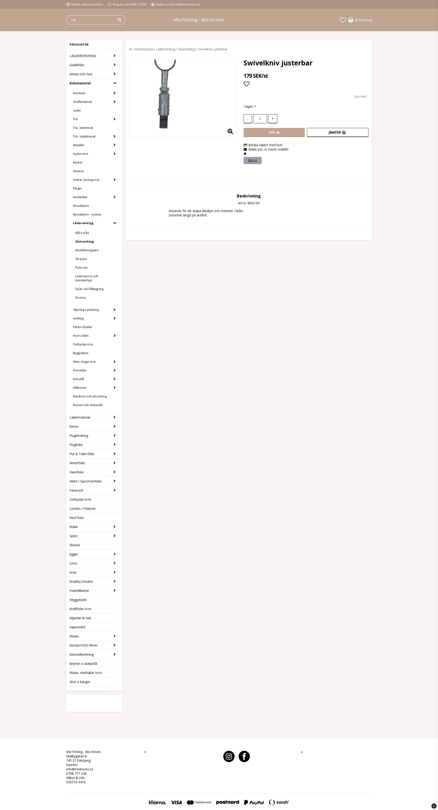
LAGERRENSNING (83, 56)
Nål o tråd (82, 233)
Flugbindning (79, 435)
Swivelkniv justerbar (212, 49)
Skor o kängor (80, 682)
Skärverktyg (84, 241)
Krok (73, 572)
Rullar (74, 527)
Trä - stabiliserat (84, 136)
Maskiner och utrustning (90, 396)
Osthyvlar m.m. (83, 344)
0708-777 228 (76, 773)
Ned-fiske (77, 517)
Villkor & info (75, 778)
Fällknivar (79, 388)
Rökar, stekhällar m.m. (86, 672)
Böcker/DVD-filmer (84, 645)
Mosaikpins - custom (87, 214)
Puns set (81, 267)
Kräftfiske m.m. (81, 609)
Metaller (78, 145)
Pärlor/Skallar (82, 327)
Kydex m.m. (81, 154)
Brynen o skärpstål (83, 663)
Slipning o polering (86, 310)
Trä (75, 119)
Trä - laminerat (83, 128)
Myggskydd (78, 600)
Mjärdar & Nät (80, 618)
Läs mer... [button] (361, 96)
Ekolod (75, 545)
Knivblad (79, 93)
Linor (73, 563)
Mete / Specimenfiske (86, 481)
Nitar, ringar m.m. (84, 362)
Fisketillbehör (79, 590)
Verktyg (78, 318)
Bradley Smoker (81, 581)
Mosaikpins (81, 206)
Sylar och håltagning (89, 289)
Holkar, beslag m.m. (86, 180)
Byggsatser (81, 353)
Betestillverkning (82, 654)
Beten (74, 426)
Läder (77, 110)
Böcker (78, 162)
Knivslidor (80, 370)
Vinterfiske (77, 463)
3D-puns (81, 259)
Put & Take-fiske (82, 454)
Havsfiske (77, 472)
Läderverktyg (83, 223)
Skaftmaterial (82, 102)
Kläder (74, 636)
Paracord (76, 490)
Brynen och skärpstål (87, 405)
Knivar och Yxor (81, 74)
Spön (73, 536)
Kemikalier (80, 197)
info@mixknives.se (79, 769)
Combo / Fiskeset (83, 508)
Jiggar (74, 554)
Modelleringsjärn (87, 250)
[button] (343, 19)
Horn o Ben (81, 336)
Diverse (78, 171)
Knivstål (78, 379)
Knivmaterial (80, 83)
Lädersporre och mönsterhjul (86, 278)
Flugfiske (76, 445)
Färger (77, 188)
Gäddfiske (77, 65)
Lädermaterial (80, 417)
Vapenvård (77, 627)
